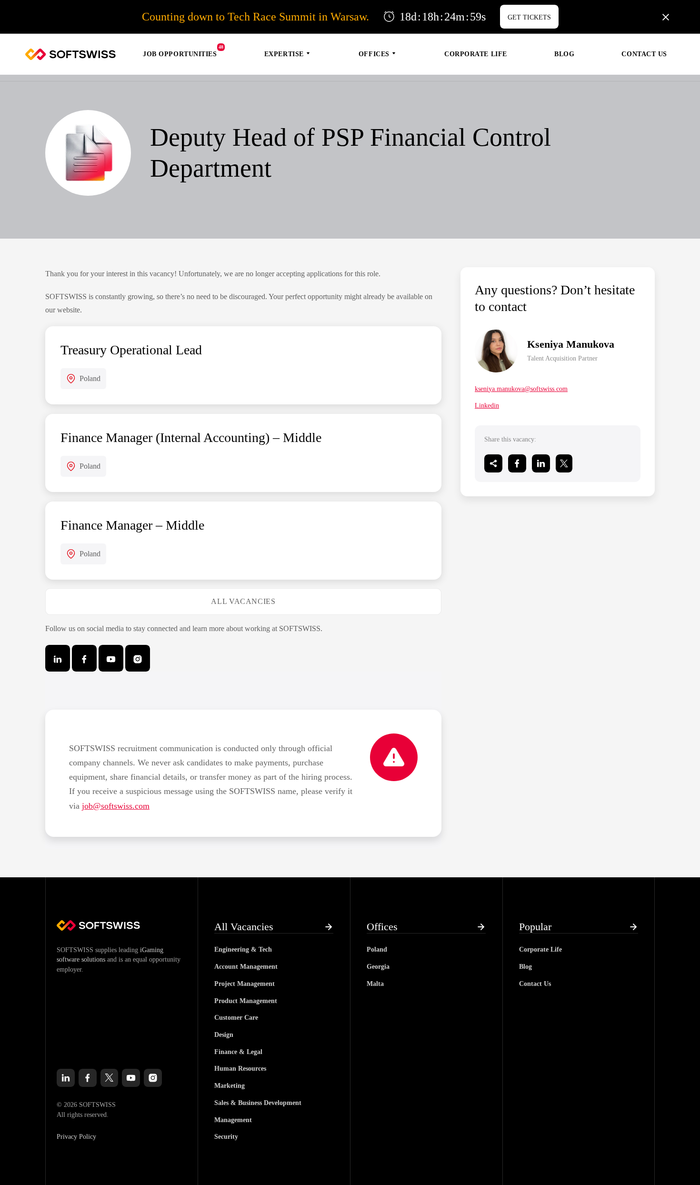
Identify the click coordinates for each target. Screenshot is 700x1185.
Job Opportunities (180, 54)
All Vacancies (243, 601)
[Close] (665, 16)
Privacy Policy (76, 1136)
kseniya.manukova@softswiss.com (521, 388)
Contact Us (644, 54)
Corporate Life (475, 54)
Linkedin (487, 405)
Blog (564, 54)
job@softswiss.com (116, 806)
